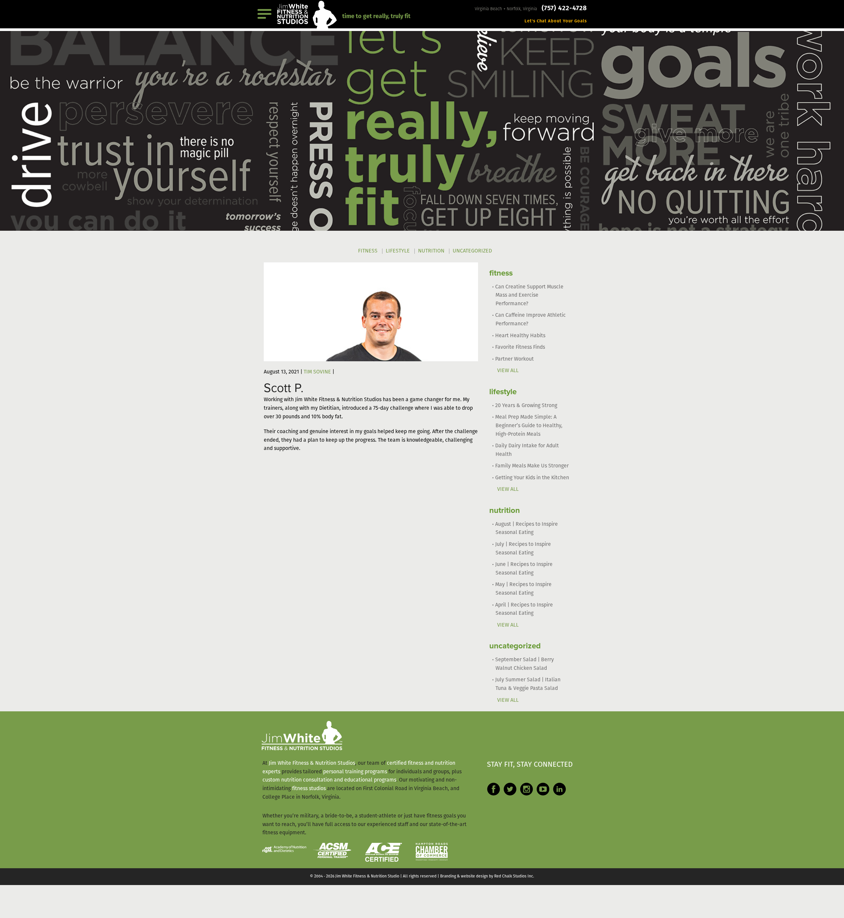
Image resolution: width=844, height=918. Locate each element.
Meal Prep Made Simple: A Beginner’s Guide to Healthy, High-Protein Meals (528, 426)
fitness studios (309, 788)
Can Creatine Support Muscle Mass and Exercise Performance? (529, 295)
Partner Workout (514, 359)
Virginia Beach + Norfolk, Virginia (506, 9)
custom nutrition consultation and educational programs (329, 780)
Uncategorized (472, 251)
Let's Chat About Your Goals (556, 21)
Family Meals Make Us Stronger (532, 466)
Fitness (367, 251)
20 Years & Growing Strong (526, 405)
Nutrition (431, 251)
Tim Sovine (317, 372)
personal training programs (355, 772)
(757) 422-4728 (564, 8)
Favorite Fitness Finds (520, 347)
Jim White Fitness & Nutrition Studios (312, 763)
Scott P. (284, 388)
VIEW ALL (508, 370)
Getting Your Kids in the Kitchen (532, 478)
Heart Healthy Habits (520, 336)
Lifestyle (398, 251)
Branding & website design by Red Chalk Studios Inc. (487, 876)
